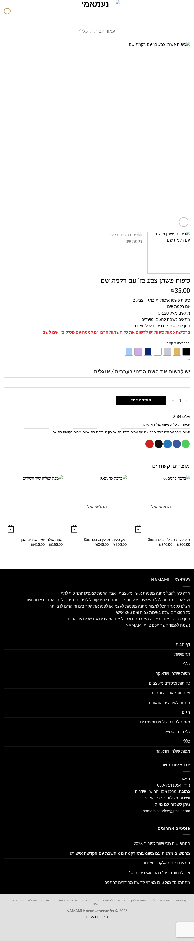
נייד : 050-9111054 (173, 785)
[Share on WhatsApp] (186, 444)
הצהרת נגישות (97, 917)
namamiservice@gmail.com (166, 811)
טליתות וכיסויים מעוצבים (169, 683)
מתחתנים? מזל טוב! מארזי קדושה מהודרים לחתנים (147, 883)
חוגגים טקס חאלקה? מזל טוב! (165, 863)
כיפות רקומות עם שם (67, 432)
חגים (186, 712)
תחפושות (182, 654)
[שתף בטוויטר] (167, 444)
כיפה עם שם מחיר (143, 432)
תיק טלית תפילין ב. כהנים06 (169, 540)
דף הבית (183, 645)
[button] (187, 11)
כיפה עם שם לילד (169, 432)
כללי (83, 31)
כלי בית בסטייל (177, 732)
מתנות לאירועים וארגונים (169, 703)
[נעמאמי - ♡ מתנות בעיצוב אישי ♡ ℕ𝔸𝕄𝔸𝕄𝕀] (97, 11)
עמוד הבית (104, 31)
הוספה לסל (141, 400)
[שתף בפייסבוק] (177, 444)
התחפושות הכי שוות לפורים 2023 (162, 844)
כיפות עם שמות (93, 432)
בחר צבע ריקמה (178, 343)
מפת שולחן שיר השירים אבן (42, 540)
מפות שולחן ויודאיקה (155, 424)
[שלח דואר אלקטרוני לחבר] (159, 444)
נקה (188, 358)
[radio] (186, 351)
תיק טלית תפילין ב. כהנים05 (105, 540)
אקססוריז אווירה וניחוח (171, 693)
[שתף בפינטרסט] (150, 444)
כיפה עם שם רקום (117, 432)
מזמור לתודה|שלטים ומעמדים (165, 722)
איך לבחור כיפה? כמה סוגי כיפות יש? (159, 873)
